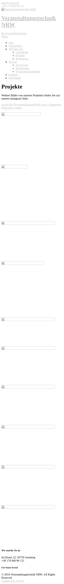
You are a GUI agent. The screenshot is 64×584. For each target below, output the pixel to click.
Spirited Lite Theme (12, 580)
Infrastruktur (23, 68)
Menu (4, 36)
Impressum (15, 77)
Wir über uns (16, 49)
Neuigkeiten (15, 45)
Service (13, 61)
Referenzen (22, 58)
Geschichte (22, 52)
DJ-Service (22, 65)
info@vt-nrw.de (10, 2)
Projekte (20, 55)
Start (11, 42)
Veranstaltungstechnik (28, 71)
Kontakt (13, 74)
